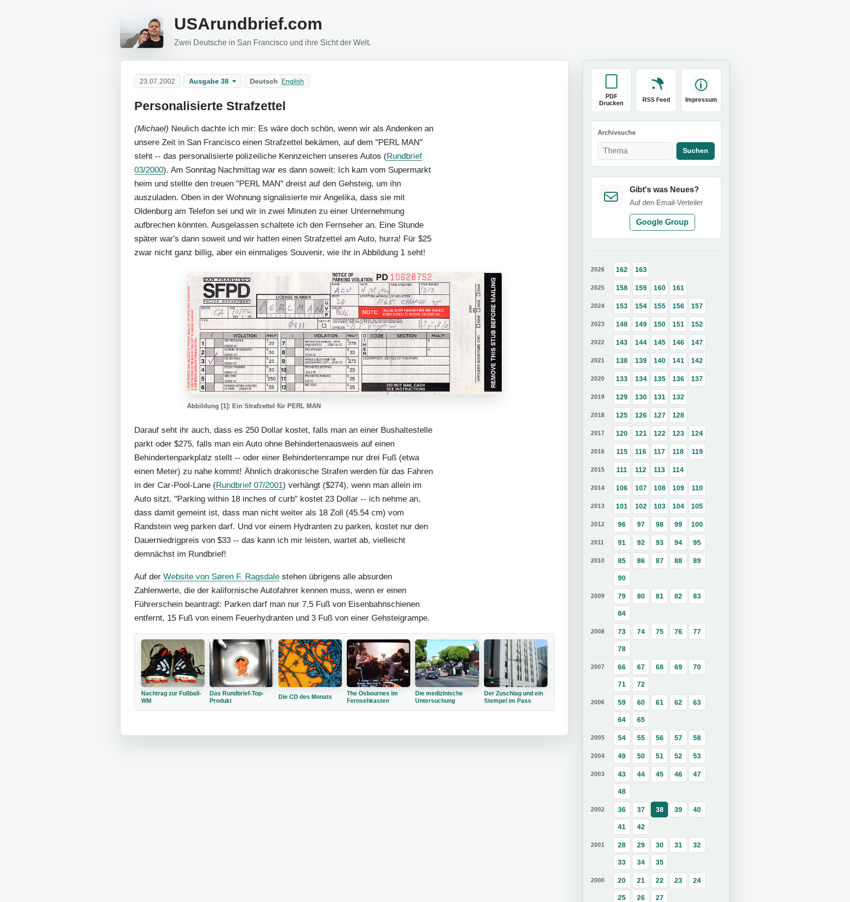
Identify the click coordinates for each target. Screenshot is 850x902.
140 (660, 360)
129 (622, 397)
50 (641, 756)
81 (660, 596)
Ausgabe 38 (209, 81)
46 (678, 774)
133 (622, 379)
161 (678, 288)
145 (660, 342)
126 (641, 415)
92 (641, 542)
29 (641, 845)
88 (678, 561)
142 (697, 360)
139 (641, 360)
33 (622, 862)
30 (660, 845)
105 (697, 506)
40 (697, 809)
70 (697, 667)
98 (660, 524)
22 (660, 880)
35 (660, 862)
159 (641, 288)
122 (660, 433)
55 (641, 738)
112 (640, 470)
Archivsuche (617, 133)
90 (622, 578)
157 (697, 306)
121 (641, 433)
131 (660, 397)
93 (660, 542)
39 (678, 809)
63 (697, 702)
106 (622, 488)
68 (660, 667)
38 (660, 809)
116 (640, 451)
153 (622, 306)
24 (697, 880)
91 (622, 542)
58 (697, 738)
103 (660, 506)
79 (622, 596)
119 (697, 451)
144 (641, 342)
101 (622, 506)
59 (622, 702)
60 (641, 702)
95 (697, 542)
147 (697, 342)
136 (678, 379)
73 (622, 631)
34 (641, 862)
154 (641, 306)
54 (622, 738)
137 (697, 379)
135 (660, 379)
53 (697, 756)
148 (622, 324)
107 (641, 488)
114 (678, 470)
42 (641, 827)
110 (697, 488)
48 (622, 791)
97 (641, 524)
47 (697, 774)
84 (622, 613)
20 (622, 880)
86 (641, 561)
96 (622, 524)
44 (641, 774)
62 (678, 702)
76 (678, 631)
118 (678, 451)
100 (697, 524)
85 (622, 561)
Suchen (695, 150)
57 (678, 738)
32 (697, 845)
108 (660, 488)
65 (641, 719)
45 (660, 774)
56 (660, 738)
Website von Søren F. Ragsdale (221, 576)
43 (622, 774)
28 (622, 845)
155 (660, 306)
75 (660, 631)
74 (641, 631)
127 (660, 415)
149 (641, 324)
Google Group (662, 222)
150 (660, 324)
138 (622, 360)
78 (622, 649)
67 (641, 667)
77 (697, 631)
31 (678, 845)
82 (678, 596)
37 (641, 809)
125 (622, 415)
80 (641, 596)
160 (660, 288)
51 (660, 756)
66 (622, 667)
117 (659, 451)
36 (622, 809)
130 (641, 397)
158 (622, 288)
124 (697, 433)
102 (641, 506)
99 (678, 524)
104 (678, 506)
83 (697, 596)
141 (678, 360)
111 (621, 470)
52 (678, 756)
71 (622, 684)
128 (678, 415)
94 (678, 542)
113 (659, 470)
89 (697, 561)
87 (660, 561)
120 (622, 433)
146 (678, 342)
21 (641, 880)
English (292, 81)
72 (641, 684)
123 (678, 433)
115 (622, 451)
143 (622, 342)
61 (660, 702)
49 (622, 756)
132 (678, 397)
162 (622, 269)
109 (678, 488)
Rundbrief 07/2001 (249, 485)
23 (678, 880)
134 (641, 379)
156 (678, 306)
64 (622, 719)
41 (622, 827)
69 (678, 667)
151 (678, 324)
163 (641, 269)
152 (697, 324)
